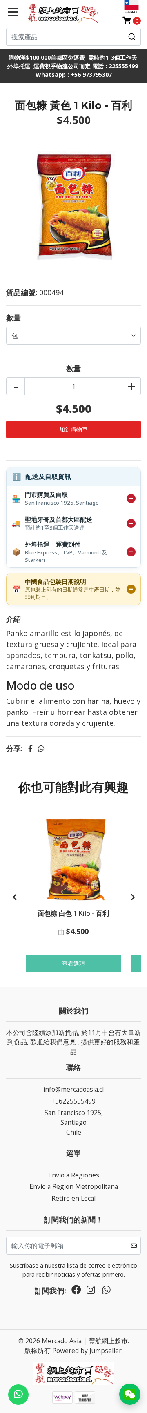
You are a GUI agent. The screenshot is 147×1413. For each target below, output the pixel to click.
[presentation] (14, 897)
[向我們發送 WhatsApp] (18, 1394)
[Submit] (132, 37)
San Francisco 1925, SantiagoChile (74, 1122)
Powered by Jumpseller (87, 1350)
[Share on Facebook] (30, 748)
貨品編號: (21, 292)
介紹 (13, 619)
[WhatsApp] (106, 1291)
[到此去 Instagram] (91, 1291)
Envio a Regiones (73, 1174)
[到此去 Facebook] (76, 1291)
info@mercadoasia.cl (73, 1089)
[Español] (131, 7)
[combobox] (73, 37)
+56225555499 (73, 1101)
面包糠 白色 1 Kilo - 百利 (73, 913)
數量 (13, 318)
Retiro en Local (73, 1198)
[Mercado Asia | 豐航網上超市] (62, 13)
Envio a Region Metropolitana (73, 1186)
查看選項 (73, 963)
